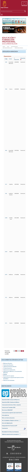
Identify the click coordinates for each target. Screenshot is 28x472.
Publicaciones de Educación (9, 369)
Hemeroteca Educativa (8, 365)
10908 (6, 217)
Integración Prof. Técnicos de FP (9, 425)
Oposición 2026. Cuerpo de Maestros (11, 399)
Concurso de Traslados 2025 (8, 407)
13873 (6, 274)
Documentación (14, 46)
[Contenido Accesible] (8, 453)
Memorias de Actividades (8, 380)
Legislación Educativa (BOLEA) (9, 366)
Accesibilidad (6, 457)
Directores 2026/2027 (7, 410)
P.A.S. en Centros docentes (8, 417)
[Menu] (2, 14)
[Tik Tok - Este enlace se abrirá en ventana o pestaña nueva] (21, 453)
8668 (6, 150)
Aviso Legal (12, 457)
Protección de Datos (20, 457)
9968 (6, 89)
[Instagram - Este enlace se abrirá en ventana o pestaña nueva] (17, 453)
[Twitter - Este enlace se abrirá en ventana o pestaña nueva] (15, 453)
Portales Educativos (7, 368)
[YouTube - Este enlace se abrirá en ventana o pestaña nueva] (13, 453)
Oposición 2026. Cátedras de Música (10, 402)
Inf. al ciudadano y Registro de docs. (10, 420)
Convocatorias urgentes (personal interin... (12, 412)
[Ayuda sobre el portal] (14, 459)
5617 (6, 184)
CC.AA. (10, 58)
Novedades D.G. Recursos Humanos (10, 431)
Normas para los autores (8, 375)
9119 (6, 297)
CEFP (8, 46)
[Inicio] (4, 4)
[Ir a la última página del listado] (23, 350)
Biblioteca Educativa (7, 363)
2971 (6, 323)
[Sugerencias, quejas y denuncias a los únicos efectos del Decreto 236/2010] (16, 459)
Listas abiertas (5, 415)
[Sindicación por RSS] (18, 459)
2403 (6, 62)
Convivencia (5, 428)
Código (6, 58)
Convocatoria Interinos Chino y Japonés (11, 404)
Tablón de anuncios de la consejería (10, 434)
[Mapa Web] (12, 459)
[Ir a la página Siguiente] (21, 350)
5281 (6, 193)
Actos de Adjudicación (7, 423)
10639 (6, 251)
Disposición (22, 58)
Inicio (4, 46)
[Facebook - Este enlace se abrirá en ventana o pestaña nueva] (19, 453)
